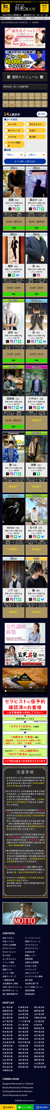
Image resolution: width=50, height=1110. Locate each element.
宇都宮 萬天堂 (40, 1017)
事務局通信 (30, 994)
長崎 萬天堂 (23, 1063)
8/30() (12, 104)
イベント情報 (8, 962)
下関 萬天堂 (7, 1056)
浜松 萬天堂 (39, 1038)
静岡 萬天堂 (23, 1038)
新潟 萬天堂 (7, 1031)
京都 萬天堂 (7, 1045)
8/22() (6, 96)
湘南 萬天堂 (39, 1028)
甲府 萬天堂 (39, 1031)
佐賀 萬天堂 (7, 1063)
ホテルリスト (31, 969)
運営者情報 (30, 990)
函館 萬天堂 (7, 1010)
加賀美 (13, 398)
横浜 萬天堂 (23, 1028)
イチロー (36, 398)
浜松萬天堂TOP (32, 983)
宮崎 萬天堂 (23, 1066)
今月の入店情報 (9, 944)
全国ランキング (9, 976)
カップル (12, 124)
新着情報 (29, 958)
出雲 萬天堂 (39, 1052)
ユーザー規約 (8, 972)
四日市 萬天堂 (24, 1042)
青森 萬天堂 (23, 1010)
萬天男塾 (29, 980)
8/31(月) (19, 104)
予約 (14, 228)
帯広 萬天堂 (39, 1007)
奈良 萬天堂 (39, 1045)
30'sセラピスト (9, 948)
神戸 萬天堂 (23, 1049)
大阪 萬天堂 (23, 1045)
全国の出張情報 (32, 962)
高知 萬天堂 (23, 1059)
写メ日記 (6, 955)
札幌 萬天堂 (23, 1007)
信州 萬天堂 (23, 1031)
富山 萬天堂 (7, 1035)
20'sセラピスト (31, 944)
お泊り (32, 130)
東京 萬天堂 (7, 1024)
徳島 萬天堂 (39, 1056)
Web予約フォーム (10, 990)
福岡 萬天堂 (39, 1059)
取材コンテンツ (9, 965)
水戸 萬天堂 (7, 1021)
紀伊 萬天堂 (7, 1049)
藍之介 (36, 200)
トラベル (12, 136)
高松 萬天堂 (23, 1056)
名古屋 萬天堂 (8, 1042)
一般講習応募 (8, 980)
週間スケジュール (32, 941)
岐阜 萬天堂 (7, 1038)
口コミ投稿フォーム (33, 986)
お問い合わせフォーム (12, 986)
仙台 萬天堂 (23, 1014)
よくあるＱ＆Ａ (9, 958)
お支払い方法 (31, 965)
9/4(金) (44, 104)
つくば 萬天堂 (24, 1021)
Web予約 (43, 1107)
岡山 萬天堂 (39, 1049)
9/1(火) (25, 104)
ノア (13, 590)
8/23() (12, 96)
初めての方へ (8, 937)
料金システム (8, 941)
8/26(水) (31, 96)
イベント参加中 (14, 144)
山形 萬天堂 (39, 1014)
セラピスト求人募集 (33, 976)
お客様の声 (30, 951)
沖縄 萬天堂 (7, 1070)
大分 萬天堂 (39, 1063)
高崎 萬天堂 (23, 1017)
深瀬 (14, 200)
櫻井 (13, 266)
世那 (36, 465)
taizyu (13, 527)
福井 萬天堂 (23, 1035)
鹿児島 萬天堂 (40, 1066)
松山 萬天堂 (7, 1059)
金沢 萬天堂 (39, 1035)
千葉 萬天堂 (7, 1028)
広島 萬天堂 (7, 1052)
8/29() (6, 104)
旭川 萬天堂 (7, 1007)
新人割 (32, 136)
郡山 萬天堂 (7, 1017)
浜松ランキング (32, 972)
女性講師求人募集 (10, 983)
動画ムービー (31, 955)
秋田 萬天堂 (7, 1014)
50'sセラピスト (9, 951)
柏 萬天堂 (38, 1024)
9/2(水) (31, 104)
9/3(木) (37, 104)
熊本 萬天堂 (7, 1066)
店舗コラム (7, 969)
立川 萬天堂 (23, 1024)
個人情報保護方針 (10, 994)
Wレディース (14, 130)
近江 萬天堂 (39, 1042)
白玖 (13, 332)
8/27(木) (38, 96)
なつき (36, 527)
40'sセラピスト (31, 948)
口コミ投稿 (26, 1107)
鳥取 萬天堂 (23, 1052)
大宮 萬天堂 (39, 1021)
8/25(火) (25, 96)
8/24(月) (19, 96)
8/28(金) (44, 96)
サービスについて (33, 937)
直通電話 (9, 1107)
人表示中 (12, 114)
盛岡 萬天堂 (39, 1010)
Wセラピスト (35, 124)
